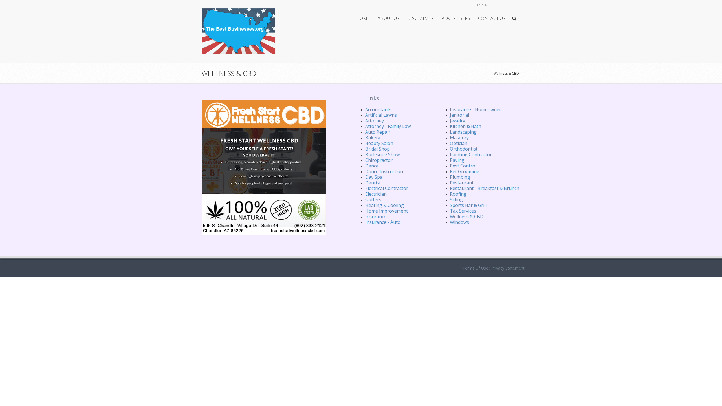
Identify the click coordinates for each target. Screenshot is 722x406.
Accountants (378, 109)
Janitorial (459, 115)
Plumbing (460, 177)
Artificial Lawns (381, 115)
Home (363, 18)
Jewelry (457, 121)
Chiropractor (379, 160)
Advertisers (456, 18)
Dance (371, 166)
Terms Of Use (475, 268)
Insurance (375, 216)
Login (482, 5)
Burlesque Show (382, 154)
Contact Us (491, 18)
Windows (459, 222)
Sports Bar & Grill (468, 205)
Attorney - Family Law (388, 126)
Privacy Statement (508, 268)
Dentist (373, 183)
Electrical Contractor (386, 188)
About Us (388, 18)
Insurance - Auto (382, 222)
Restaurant (462, 183)
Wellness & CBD (506, 73)
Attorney (374, 121)
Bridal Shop (377, 149)
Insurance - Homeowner (475, 109)
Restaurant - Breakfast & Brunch (484, 188)
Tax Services (463, 211)
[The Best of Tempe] (238, 31)
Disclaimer (420, 18)
